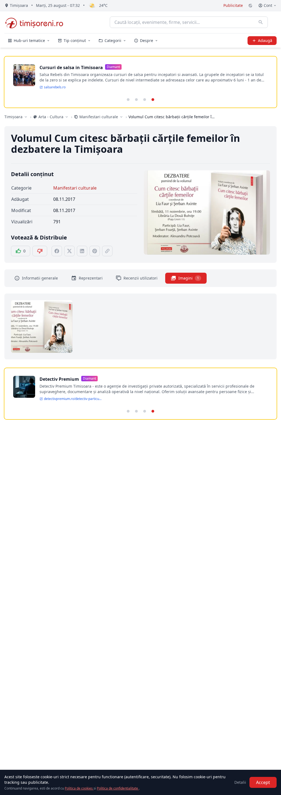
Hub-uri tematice (29, 40)
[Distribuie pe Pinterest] (94, 251)
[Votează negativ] (39, 251)
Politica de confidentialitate (118, 788)
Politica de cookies (79, 788)
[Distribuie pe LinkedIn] (82, 251)
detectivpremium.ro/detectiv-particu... (73, 399)
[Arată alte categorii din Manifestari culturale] (121, 117)
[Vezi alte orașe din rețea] (26, 117)
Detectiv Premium (59, 379)
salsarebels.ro (55, 87)
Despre (146, 40)
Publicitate (233, 5)
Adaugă (265, 40)
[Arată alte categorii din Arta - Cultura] (66, 117)
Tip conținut (75, 40)
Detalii (240, 782)
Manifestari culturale (75, 188)
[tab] (128, 99)
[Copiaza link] (107, 251)
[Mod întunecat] (250, 5)
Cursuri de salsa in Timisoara (71, 67)
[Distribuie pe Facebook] (57, 251)
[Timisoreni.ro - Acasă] (36, 22)
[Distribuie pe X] (69, 251)
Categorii (113, 40)
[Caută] (261, 22)
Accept (263, 782)
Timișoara (13, 116)
